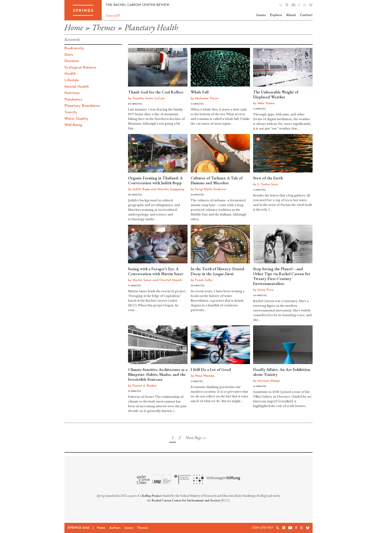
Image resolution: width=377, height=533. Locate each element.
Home (73, 27)
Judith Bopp (141, 189)
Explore (276, 15)
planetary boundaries (82, 106)
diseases (71, 61)
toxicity (70, 112)
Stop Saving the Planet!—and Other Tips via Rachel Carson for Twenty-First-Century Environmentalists (281, 276)
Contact (306, 15)
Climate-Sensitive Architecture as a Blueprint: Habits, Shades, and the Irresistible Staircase (157, 374)
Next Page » (195, 437)
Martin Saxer (142, 280)
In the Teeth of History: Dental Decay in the (217, 271)
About (291, 15)
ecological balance (80, 67)
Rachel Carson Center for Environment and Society (186, 500)
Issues (261, 15)
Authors (115, 527)
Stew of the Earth (268, 178)
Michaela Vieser (207, 98)
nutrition (72, 93)
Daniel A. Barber (144, 385)
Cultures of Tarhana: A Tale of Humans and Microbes (216, 180)
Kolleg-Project (152, 496)
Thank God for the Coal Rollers (155, 92)
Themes (103, 27)
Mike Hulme (266, 103)
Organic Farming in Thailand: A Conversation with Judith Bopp (155, 180)
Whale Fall (200, 92)
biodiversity (74, 48)
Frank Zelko (203, 280)
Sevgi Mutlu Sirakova (210, 189)
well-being (73, 125)
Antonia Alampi (268, 380)
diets (68, 55)
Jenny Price (265, 290)
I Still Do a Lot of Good (211, 369)
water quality (76, 119)
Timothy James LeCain (148, 98)
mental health (76, 87)
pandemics (73, 99)
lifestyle (71, 80)
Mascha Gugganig (170, 189)
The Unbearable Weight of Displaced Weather (275, 94)
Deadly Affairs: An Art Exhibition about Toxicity (281, 372)
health (70, 74)
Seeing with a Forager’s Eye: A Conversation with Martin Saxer (155, 271)
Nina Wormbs (205, 376)
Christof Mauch (170, 280)
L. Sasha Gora (267, 184)
